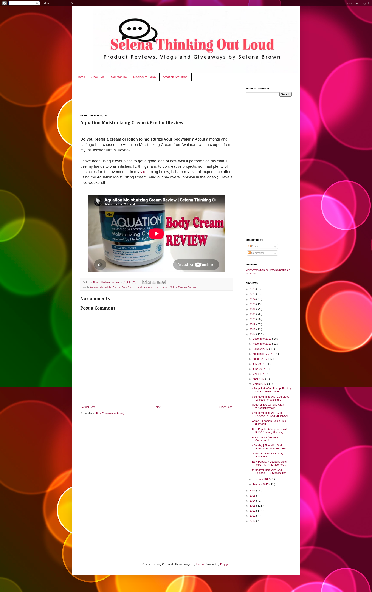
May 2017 (259, 374)
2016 (253, 490)
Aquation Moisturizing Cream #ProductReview (269, 406)
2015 (253, 495)
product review (145, 287)
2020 (253, 319)
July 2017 (259, 364)
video (145, 172)
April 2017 (259, 379)
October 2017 (261, 348)
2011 (253, 515)
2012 (253, 510)
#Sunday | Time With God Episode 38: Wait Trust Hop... (270, 447)
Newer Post (88, 407)
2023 (253, 304)
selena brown (161, 287)
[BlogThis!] (149, 282)
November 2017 (262, 343)
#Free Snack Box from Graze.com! (265, 439)
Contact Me (119, 77)
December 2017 (262, 338)
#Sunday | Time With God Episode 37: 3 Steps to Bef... (270, 471)
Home (81, 77)
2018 (253, 329)
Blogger (224, 564)
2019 (253, 324)
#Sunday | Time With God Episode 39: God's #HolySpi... (271, 414)
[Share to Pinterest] (163, 282)
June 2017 (259, 368)
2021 (253, 314)
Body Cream (129, 287)
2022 (253, 309)
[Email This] (144, 282)
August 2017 (260, 358)
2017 (253, 334)
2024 (253, 299)
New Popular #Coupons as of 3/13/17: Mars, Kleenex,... (269, 431)
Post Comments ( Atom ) (110, 413)
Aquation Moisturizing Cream (105, 287)
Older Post (225, 407)
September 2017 (263, 353)
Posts (254, 246)
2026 (253, 289)
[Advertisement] (158, 97)
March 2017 (260, 384)
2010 (253, 520)
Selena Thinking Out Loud (107, 282)
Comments (257, 252)
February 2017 (261, 479)
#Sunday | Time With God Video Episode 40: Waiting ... (270, 398)
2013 (253, 505)
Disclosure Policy (144, 77)
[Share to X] (154, 282)
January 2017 (261, 484)
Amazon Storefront (175, 77)
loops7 (200, 564)
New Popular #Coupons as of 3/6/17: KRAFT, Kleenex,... (269, 463)
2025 (253, 294)
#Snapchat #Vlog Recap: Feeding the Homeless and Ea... (272, 390)
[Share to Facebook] (159, 282)
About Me (98, 77)
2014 (253, 500)
